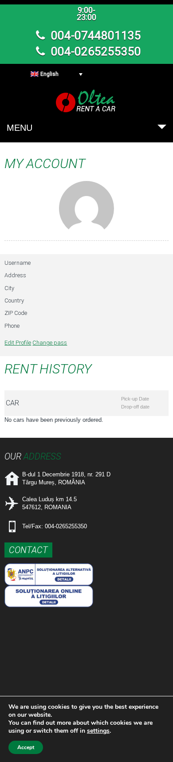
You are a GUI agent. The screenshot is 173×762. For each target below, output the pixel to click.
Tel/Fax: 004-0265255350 (54, 526)
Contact (28, 550)
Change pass (49, 342)
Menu (19, 128)
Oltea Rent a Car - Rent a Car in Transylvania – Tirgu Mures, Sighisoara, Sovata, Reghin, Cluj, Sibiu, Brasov (86, 101)
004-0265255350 (94, 51)
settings (98, 731)
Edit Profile (17, 342)
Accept (25, 747)
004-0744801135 (94, 35)
